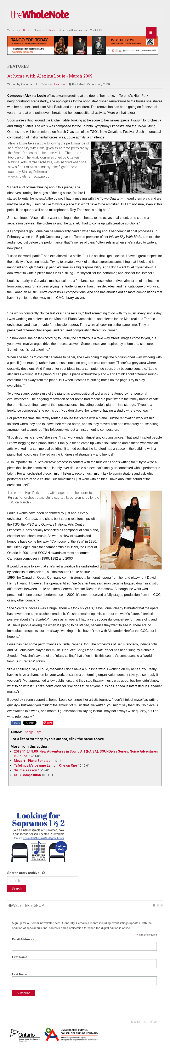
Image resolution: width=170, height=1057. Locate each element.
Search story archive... (24, 873)
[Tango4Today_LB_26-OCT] (82, 45)
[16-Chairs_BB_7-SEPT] (38, 836)
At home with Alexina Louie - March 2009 (49, 76)
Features (50, 30)
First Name (19, 957)
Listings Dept (32, 732)
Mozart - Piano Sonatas (32, 761)
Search (17, 888)
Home (26, 30)
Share (16, 722)
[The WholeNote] (40, 14)
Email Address (23, 939)
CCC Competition (27, 775)
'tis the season (25, 770)
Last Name (19, 974)
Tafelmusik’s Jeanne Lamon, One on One (46, 765)
